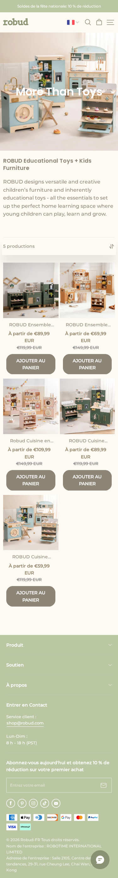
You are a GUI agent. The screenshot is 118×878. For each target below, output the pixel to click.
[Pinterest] (22, 803)
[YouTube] (56, 803)
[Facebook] (10, 803)
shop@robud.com (25, 722)
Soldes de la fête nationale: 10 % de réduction (59, 6)
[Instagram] (33, 803)
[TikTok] (44, 803)
